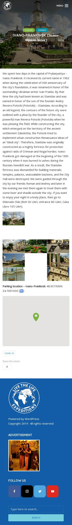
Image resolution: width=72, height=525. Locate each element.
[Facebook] (14, 491)
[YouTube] (53, 491)
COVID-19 (9, 353)
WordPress (32, 419)
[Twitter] (40, 491)
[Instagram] (27, 491)
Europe (29, 30)
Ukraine (42, 30)
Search (36, 517)
